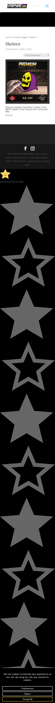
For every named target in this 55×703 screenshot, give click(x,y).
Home (8, 37)
